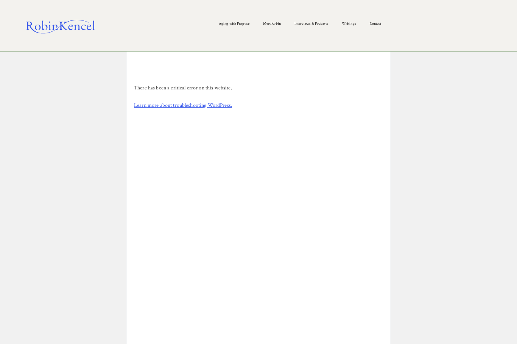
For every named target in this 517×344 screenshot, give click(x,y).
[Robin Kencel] (60, 27)
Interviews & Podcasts (311, 23)
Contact (376, 23)
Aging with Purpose (234, 23)
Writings (349, 23)
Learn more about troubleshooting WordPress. (183, 105)
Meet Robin (272, 23)
